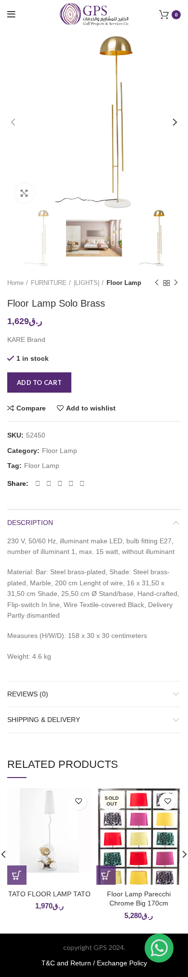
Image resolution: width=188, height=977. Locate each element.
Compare (31, 408)
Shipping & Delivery (43, 719)
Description (30, 522)
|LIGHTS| (86, 282)
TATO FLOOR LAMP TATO (49, 894)
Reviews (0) (27, 694)
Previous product (156, 283)
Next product (176, 283)
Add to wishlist (91, 408)
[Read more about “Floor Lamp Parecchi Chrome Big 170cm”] (106, 875)
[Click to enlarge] (24, 193)
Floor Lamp (124, 282)
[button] (17, 875)
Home (15, 282)
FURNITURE (49, 282)
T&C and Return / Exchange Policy (94, 963)
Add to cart (39, 382)
